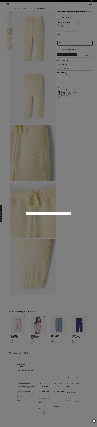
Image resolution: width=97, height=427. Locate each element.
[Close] (69, 213)
